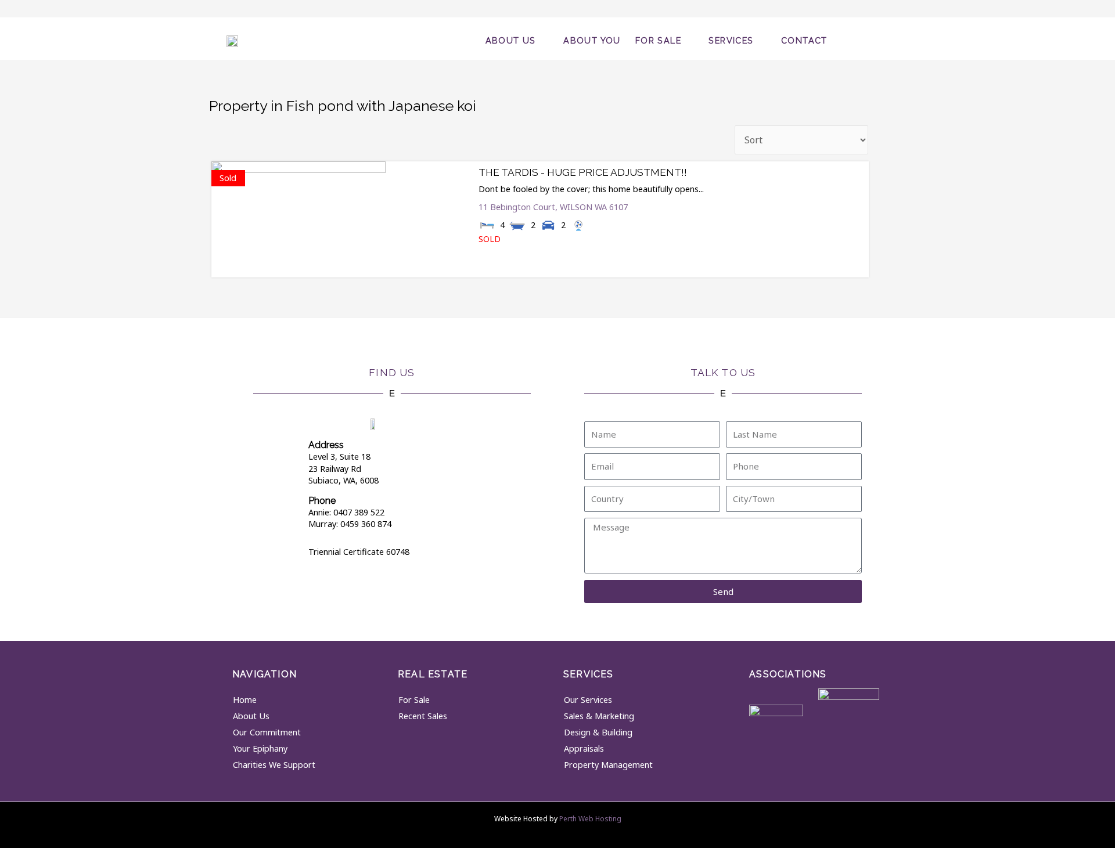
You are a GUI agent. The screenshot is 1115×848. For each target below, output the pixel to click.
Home (245, 699)
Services (730, 40)
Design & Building (598, 732)
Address (326, 444)
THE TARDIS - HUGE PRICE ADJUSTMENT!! (583, 172)
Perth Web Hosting (590, 819)
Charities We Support (274, 764)
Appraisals (584, 748)
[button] (866, 38)
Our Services (588, 699)
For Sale (658, 40)
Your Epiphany (260, 748)
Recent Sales (422, 715)
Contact (804, 40)
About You (592, 40)
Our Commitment (267, 732)
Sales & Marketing (599, 715)
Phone (322, 500)
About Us (510, 40)
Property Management (608, 764)
